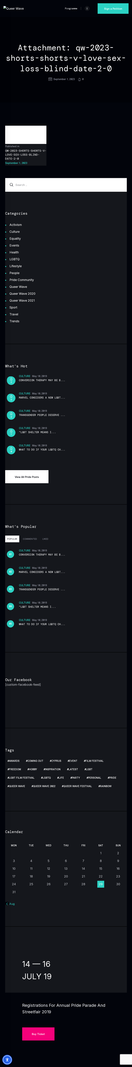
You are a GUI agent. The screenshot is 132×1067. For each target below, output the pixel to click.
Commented (30, 539)
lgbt (89, 769)
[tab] (12, 538)
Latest (73, 769)
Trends (14, 321)
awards (14, 761)
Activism (15, 225)
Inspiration (52, 769)
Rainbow (106, 786)
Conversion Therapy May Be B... (42, 380)
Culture (14, 231)
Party (76, 778)
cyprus (56, 761)
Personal (94, 778)
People (14, 273)
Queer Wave (18, 287)
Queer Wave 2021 (22, 300)
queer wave (17, 786)
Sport (13, 307)
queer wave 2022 (44, 786)
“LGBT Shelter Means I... (37, 432)
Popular (12, 539)
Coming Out (35, 761)
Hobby (33, 769)
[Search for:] (66, 185)
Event (73, 761)
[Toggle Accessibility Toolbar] (7, 1059)
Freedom (15, 769)
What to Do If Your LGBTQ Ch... (42, 449)
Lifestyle (15, 266)
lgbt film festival (22, 778)
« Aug (11, 904)
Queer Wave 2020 (22, 293)
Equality (15, 238)
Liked (45, 539)
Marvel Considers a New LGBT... (42, 397)
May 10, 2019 (39, 376)
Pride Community (21, 280)
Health (14, 252)
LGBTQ (14, 259)
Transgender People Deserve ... (42, 415)
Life (61, 778)
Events (14, 245)
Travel (13, 314)
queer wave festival (77, 786)
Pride (112, 778)
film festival (94, 761)
